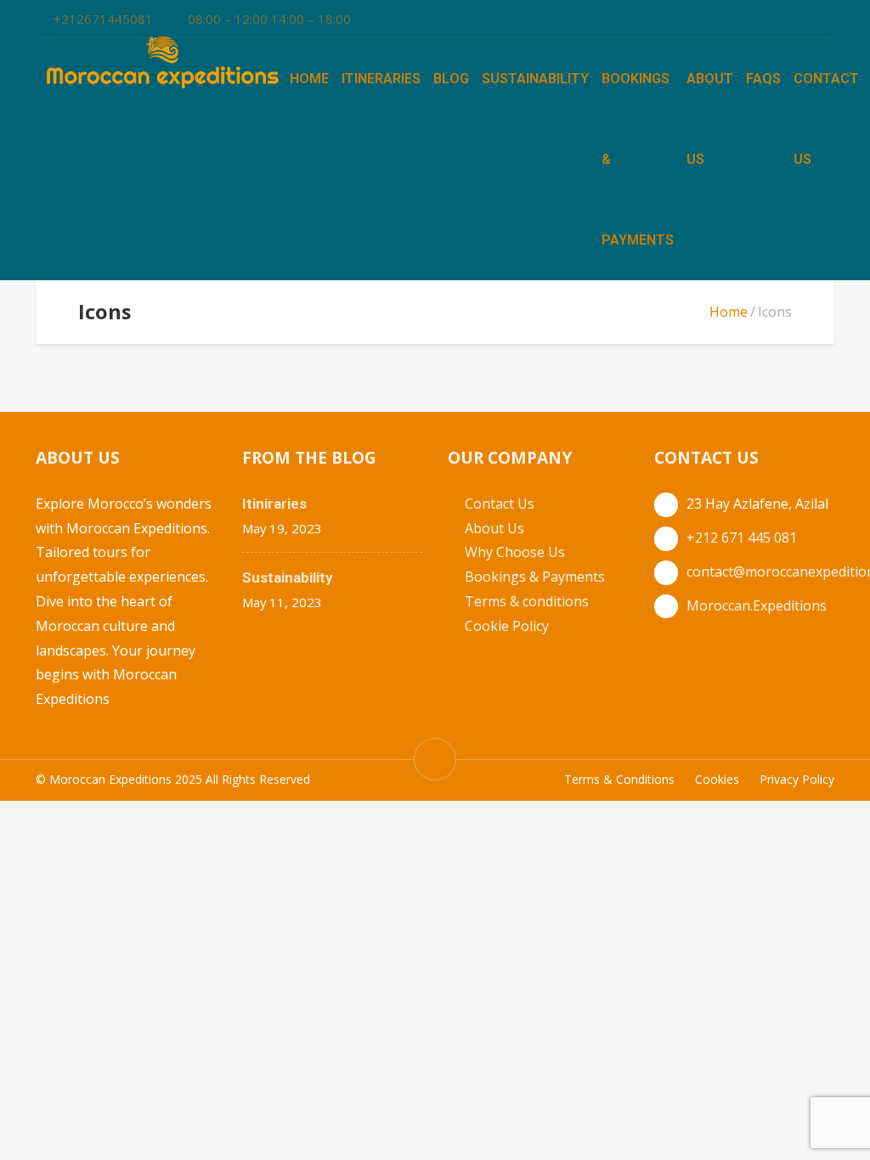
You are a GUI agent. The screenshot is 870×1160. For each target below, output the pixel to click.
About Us (494, 528)
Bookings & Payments (535, 576)
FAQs (763, 78)
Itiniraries (274, 503)
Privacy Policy (797, 779)
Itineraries (381, 78)
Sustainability (535, 78)
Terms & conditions (527, 601)
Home (309, 78)
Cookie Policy (507, 626)
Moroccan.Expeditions (756, 605)
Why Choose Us (515, 552)
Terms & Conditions (619, 779)
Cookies (717, 779)
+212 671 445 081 (741, 537)
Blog (451, 78)
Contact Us (499, 503)
